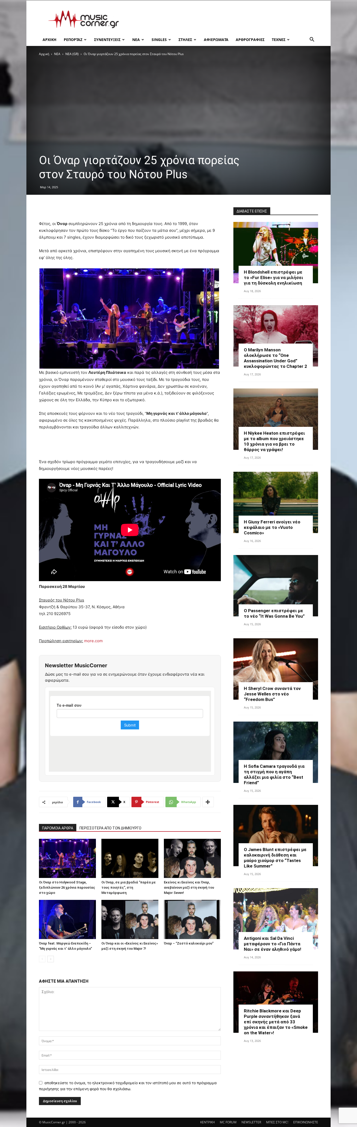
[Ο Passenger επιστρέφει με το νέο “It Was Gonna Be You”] (275, 585)
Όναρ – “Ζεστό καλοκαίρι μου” (189, 943)
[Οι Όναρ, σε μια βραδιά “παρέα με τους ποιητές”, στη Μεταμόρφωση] (129, 858)
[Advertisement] (223, 19)
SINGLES (159, 39)
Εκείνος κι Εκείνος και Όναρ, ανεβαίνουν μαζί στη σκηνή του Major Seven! (189, 887)
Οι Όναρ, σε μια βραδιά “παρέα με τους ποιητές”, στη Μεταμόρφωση (128, 887)
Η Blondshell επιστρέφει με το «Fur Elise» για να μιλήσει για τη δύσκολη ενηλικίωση (273, 277)
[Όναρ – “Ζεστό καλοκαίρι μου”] (192, 919)
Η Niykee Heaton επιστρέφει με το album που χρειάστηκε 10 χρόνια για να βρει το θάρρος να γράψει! (274, 441)
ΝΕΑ (136, 39)
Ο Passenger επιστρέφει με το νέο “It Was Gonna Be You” (274, 613)
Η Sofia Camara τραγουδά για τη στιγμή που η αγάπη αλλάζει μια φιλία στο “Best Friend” (274, 774)
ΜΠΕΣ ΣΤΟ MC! (277, 1122)
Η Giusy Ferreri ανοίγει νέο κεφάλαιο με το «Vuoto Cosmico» (272, 527)
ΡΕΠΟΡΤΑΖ (73, 39)
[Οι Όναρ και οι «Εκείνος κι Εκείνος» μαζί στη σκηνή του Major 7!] (129, 919)
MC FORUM (228, 1122)
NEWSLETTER (251, 1122)
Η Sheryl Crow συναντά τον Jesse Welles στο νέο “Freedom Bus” (272, 694)
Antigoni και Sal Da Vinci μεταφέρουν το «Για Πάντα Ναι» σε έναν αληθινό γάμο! (272, 944)
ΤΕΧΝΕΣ (278, 39)
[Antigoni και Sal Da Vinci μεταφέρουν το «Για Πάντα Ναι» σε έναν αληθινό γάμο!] (275, 918)
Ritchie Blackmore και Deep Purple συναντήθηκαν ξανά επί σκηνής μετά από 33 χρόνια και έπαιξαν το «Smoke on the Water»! (276, 1021)
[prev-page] (42, 959)
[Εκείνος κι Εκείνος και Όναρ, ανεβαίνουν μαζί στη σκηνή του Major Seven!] (192, 858)
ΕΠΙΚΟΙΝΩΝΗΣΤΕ (305, 1122)
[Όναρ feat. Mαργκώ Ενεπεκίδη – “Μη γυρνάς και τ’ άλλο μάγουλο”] (67, 919)
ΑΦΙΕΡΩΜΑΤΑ (216, 39)
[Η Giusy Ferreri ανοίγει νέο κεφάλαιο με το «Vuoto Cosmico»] (275, 502)
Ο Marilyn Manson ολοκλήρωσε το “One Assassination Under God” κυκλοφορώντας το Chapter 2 (275, 358)
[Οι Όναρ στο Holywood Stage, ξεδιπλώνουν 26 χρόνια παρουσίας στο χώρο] (67, 858)
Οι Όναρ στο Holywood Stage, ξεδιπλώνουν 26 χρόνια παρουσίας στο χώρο (67, 887)
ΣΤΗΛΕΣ (185, 39)
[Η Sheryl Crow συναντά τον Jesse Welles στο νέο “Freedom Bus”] (275, 669)
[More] (208, 802)
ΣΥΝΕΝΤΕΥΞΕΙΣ (107, 39)
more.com (93, 640)
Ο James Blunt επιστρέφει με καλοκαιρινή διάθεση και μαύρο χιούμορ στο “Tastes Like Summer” (275, 858)
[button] (312, 40)
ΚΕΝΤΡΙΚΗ (207, 1122)
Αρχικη (49, 39)
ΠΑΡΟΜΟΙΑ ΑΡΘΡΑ (57, 828)
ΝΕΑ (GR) (72, 54)
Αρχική (44, 54)
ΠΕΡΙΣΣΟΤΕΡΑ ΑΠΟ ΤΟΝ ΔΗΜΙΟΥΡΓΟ (110, 828)
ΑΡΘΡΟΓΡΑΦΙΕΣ (250, 39)
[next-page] (50, 959)
